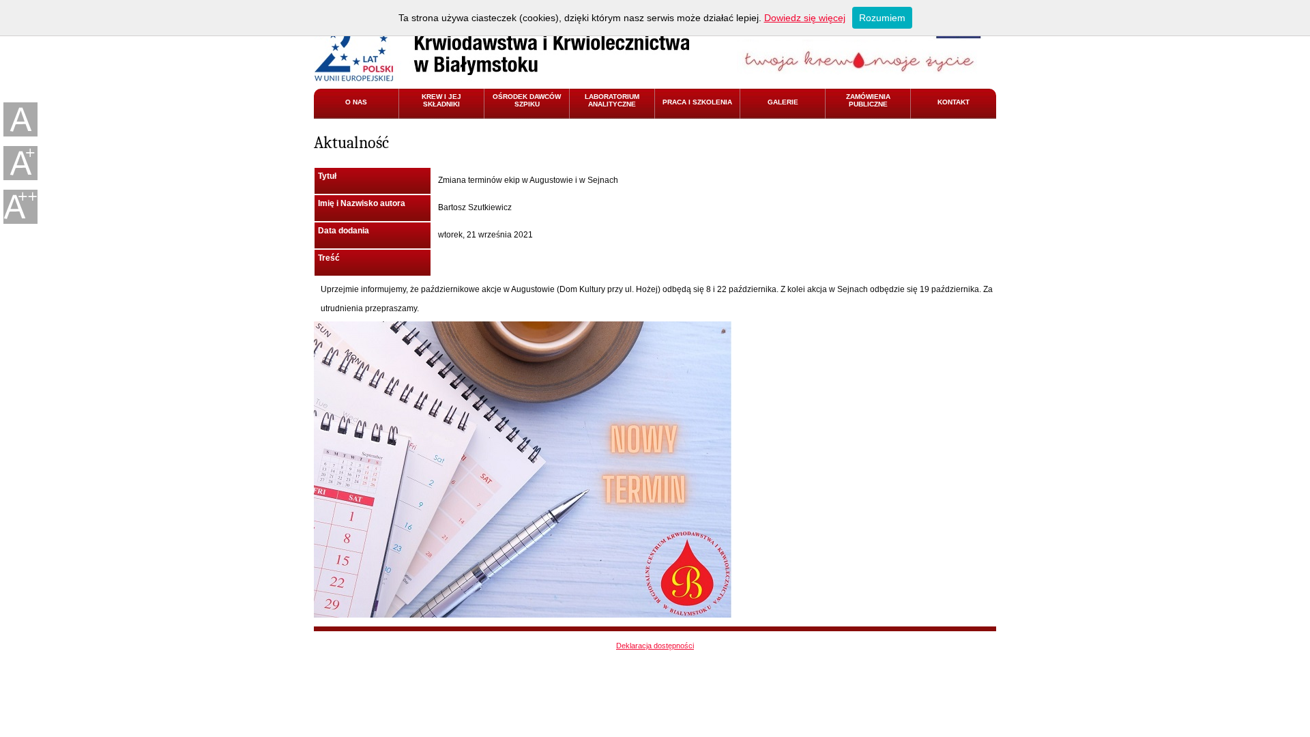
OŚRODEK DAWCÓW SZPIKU (527, 100)
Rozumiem (882, 17)
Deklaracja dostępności (655, 645)
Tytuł (327, 176)
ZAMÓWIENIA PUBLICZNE (868, 100)
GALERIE (783, 102)
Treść (329, 258)
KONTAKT (953, 102)
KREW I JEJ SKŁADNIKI (441, 100)
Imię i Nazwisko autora (361, 203)
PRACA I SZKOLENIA (697, 102)
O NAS (356, 102)
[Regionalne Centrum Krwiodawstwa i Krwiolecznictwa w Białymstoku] (501, 44)
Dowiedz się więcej (804, 17)
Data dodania (343, 230)
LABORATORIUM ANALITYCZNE (612, 100)
